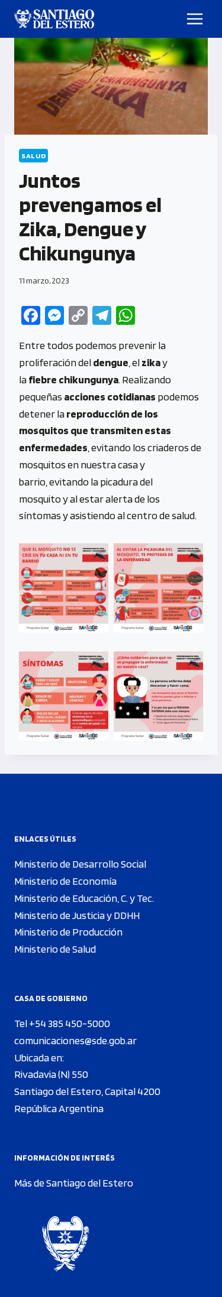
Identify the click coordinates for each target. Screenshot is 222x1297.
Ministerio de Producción (68, 932)
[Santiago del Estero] (54, 18)
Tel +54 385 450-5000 (62, 1023)
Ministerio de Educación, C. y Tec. (84, 898)
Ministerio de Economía (65, 881)
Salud (33, 155)
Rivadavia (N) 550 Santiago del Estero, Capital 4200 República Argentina (87, 1091)
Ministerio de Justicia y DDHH (77, 915)
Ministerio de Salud (55, 949)
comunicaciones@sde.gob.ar (75, 1040)
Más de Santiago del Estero (73, 1183)
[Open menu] (195, 18)
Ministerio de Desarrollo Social (80, 864)
